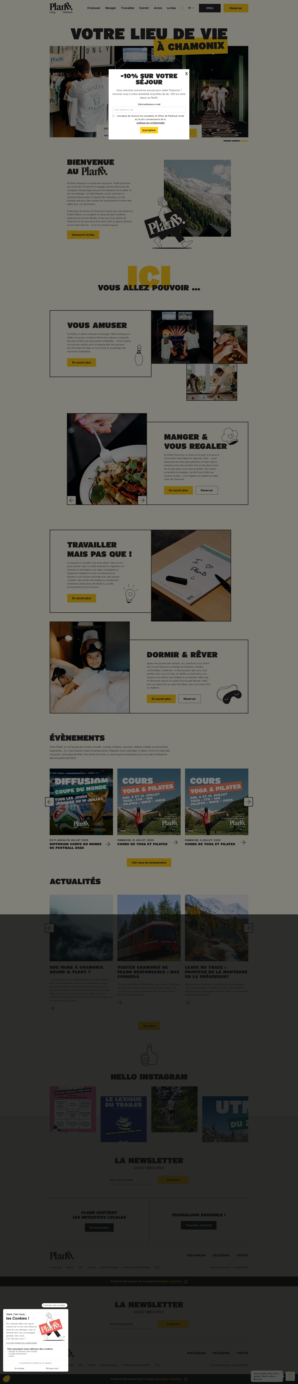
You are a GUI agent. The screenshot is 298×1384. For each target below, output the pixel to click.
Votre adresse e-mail (149, 104)
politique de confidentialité (151, 122)
